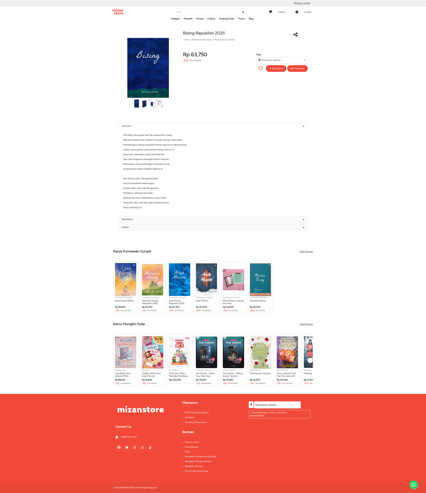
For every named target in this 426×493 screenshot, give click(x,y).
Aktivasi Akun (192, 442)
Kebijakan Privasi (194, 466)
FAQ (187, 452)
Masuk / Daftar (303, 3)
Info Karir (189, 417)
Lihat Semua (306, 251)
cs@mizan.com (129, 437)
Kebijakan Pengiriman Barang (200, 456)
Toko (258, 55)
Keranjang (277, 68)
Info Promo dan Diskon (197, 413)
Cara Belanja (191, 447)
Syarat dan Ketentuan (197, 471)
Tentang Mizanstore (196, 422)
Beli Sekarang (297, 68)
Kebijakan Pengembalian (198, 461)
